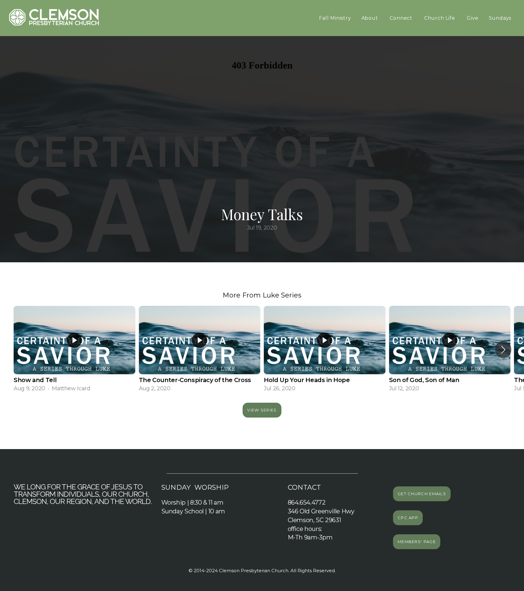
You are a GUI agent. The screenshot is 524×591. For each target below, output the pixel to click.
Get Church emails (422, 493)
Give (472, 18)
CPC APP (408, 517)
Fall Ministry (335, 18)
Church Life (440, 18)
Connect (402, 18)
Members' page (417, 541)
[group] (74, 350)
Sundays (501, 18)
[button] (503, 349)
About (370, 18)
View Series (262, 410)
